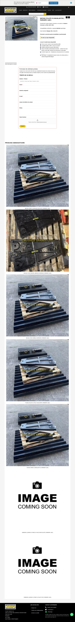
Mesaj (20, 107)
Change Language (53, 2)
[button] (69, 7)
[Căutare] (45, 14)
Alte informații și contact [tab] (11, 64)
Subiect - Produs (23, 78)
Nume (21, 84)
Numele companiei (23, 90)
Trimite (22, 126)
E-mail (21, 96)
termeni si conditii (35, 612)
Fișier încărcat (22, 117)
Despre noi (33, 607)
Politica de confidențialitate (37, 610)
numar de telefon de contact (26, 102)
